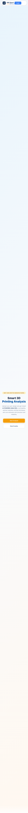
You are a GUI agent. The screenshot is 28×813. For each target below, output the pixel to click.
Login (17, 3)
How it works (14, 426)
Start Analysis (14, 420)
